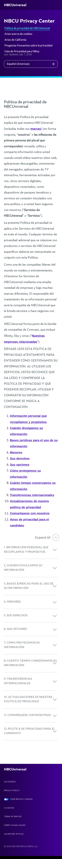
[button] (55, 550)
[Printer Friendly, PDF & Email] (24, 94)
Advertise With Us (13, 834)
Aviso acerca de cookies (18, 34)
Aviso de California (15, 40)
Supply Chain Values (14, 825)
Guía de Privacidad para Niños (21, 51)
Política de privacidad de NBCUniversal (27, 28)
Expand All (42, 537)
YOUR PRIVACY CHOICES (21, 799)
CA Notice (9, 808)
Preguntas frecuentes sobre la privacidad (28, 45)
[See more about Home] (17, 5)
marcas (35, 128)
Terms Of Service (13, 817)
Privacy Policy (11, 791)
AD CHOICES (9, 782)
